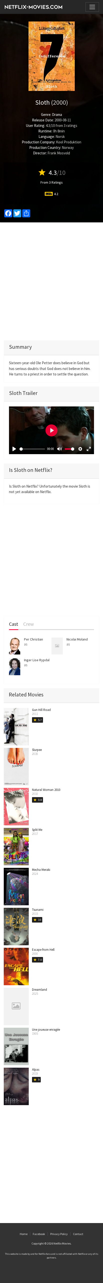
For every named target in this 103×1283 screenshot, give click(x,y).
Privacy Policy (59, 1234)
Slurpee (37, 750)
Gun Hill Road (41, 710)
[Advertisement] (51, 281)
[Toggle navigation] (92, 7)
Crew (28, 624)
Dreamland (39, 989)
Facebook (39, 1234)
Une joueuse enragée (46, 1029)
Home (24, 1234)
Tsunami (38, 910)
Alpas (35, 1069)
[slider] (32, 449)
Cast (13, 624)
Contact (78, 1234)
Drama (57, 114)
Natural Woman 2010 (46, 790)
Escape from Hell (43, 950)
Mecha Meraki (41, 870)
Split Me (37, 830)
